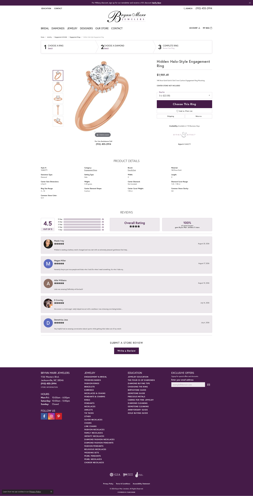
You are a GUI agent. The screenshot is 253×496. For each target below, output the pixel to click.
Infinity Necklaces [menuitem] (94, 436)
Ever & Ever (132, 170)
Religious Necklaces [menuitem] (95, 449)
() (103, 219)
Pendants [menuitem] (89, 403)
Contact (117, 28)
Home (42, 37)
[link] (58, 8)
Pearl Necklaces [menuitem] (93, 459)
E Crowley (58, 300)
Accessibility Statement (141, 484)
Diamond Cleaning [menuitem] (138, 403)
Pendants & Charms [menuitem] (94, 396)
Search (50, 48)
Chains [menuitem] (88, 423)
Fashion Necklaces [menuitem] (94, 429)
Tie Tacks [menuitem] (89, 413)
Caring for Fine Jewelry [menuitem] (141, 400)
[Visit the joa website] (139, 474)
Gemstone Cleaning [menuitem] (138, 406)
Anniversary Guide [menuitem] (138, 409)
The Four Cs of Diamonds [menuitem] (141, 380)
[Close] (249, 2)
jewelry (49, 37)
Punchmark (131, 492)
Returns (199, 116)
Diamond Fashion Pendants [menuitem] (98, 442)
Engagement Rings (75, 37)
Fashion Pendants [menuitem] (93, 446)
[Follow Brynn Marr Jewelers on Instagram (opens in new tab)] (51, 416)
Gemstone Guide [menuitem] (136, 393)
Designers (86, 28)
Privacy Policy (108, 484)
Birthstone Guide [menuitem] (137, 390)
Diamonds (58, 28)
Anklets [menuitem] (88, 409)
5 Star (60, 219)
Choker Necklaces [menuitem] (94, 462)
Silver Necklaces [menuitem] (93, 419)
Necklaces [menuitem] (89, 406)
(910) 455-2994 (103, 144)
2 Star (60, 227)
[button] (46, 8)
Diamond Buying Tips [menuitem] (139, 383)
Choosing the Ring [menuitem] (138, 386)
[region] (102, 98)
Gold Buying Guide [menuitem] (138, 413)
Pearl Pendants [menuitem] (92, 456)
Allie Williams (60, 280)
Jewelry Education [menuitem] (138, 376)
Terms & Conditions (123, 484)
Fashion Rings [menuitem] (91, 383)
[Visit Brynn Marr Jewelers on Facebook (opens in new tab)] (44, 416)
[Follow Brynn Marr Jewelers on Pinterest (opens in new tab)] (58, 416)
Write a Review (126, 350)
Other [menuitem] (87, 416)
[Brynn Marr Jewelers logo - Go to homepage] (126, 16)
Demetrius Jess (61, 319)
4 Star (60, 222)
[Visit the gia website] (115, 474)
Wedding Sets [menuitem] (91, 452)
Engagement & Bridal (61, 37)
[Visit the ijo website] (128, 474)
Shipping (170, 116)
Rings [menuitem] (87, 400)
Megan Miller (60, 260)
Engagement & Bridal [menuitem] (95, 376)
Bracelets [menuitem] (89, 386)
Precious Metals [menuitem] (136, 396)
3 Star (60, 224)
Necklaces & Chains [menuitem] (94, 393)
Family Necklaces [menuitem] (93, 433)
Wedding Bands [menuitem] (92, 380)
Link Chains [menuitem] (90, 426)
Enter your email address (182, 380)
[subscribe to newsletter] (208, 384)
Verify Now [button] (156, 2)
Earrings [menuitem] (89, 390)
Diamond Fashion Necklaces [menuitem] (99, 439)
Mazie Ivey (59, 240)
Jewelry (72, 28)
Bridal (45, 28)
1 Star (60, 230)
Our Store (102, 28)
